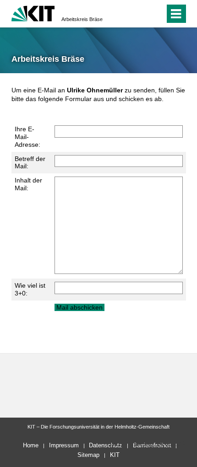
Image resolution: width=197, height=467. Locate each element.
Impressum (64, 445)
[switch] (141, 14)
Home (30, 445)
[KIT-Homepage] (33, 12)
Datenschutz (105, 445)
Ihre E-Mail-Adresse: (27, 136)
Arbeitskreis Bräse (82, 19)
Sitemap (88, 454)
